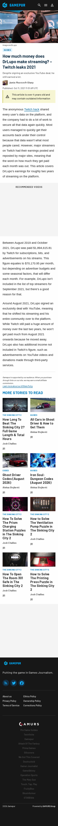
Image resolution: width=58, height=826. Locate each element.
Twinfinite (29, 734)
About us (7, 696)
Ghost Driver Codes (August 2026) (13, 478)
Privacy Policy (9, 701)
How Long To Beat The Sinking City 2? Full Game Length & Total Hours (13, 429)
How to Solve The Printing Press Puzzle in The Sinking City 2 (42, 581)
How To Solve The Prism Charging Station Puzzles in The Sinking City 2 (14, 528)
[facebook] (21, 683)
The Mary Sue (29, 779)
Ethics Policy (29, 696)
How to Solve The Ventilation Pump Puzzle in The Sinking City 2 (42, 526)
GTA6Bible (29, 797)
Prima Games (29, 748)
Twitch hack (31, 109)
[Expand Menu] (46, 5)
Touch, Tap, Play (29, 784)
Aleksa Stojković (38, 432)
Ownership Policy (32, 701)
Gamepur (29, 739)
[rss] (6, 683)
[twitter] (13, 683)
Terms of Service (11, 705)
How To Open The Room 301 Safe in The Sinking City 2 (13, 580)
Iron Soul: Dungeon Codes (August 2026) (41, 478)
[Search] (39, 5)
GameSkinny (29, 770)
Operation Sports (29, 775)
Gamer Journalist (29, 766)
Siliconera (29, 752)
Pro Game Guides (29, 730)
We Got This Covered (29, 757)
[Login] (52, 5)
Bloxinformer (29, 793)
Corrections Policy (32, 705)
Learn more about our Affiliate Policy (18, 386)
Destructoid (29, 761)
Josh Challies (10, 443)
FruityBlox (29, 788)
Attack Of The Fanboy (29, 743)
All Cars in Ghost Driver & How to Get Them (42, 423)
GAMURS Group (49, 806)
